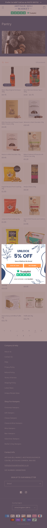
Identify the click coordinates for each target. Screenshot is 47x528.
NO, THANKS (32, 265)
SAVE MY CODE (14, 265)
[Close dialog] (43, 246)
